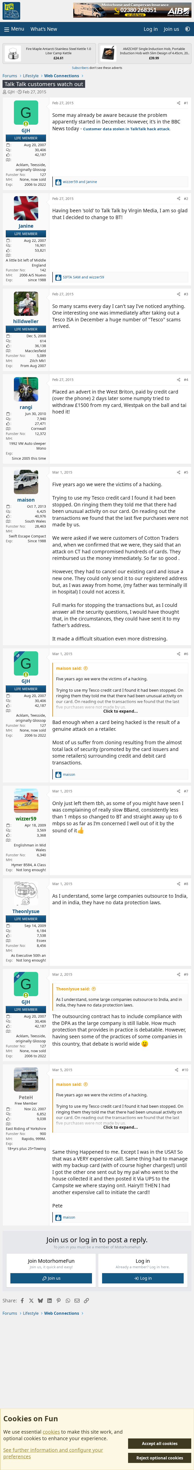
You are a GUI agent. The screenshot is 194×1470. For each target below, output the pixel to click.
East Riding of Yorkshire (26, 1128)
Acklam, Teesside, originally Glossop (31, 167)
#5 (186, 472)
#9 (186, 974)
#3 (186, 294)
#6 (186, 653)
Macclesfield (35, 350)
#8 (186, 883)
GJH (11, 92)
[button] (187, 29)
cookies (51, 1432)
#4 (186, 379)
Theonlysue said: (73, 989)
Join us (54, 1278)
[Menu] (13, 29)
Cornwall (38, 428)
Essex (41, 940)
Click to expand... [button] (120, 711)
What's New (44, 29)
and (80, 181)
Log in (146, 1278)
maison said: (69, 668)
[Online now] (26, 124)
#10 (185, 1069)
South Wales (35, 521)
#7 (186, 791)
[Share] (178, 103)
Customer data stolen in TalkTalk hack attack (126, 128)
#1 (186, 102)
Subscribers (80, 68)
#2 (186, 198)
